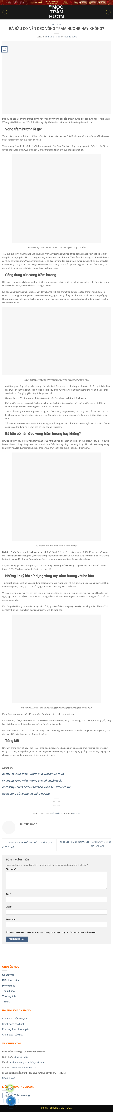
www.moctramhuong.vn (24, 1067)
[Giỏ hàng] (108, 12)
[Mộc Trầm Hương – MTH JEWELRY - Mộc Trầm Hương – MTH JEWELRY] (56, 12)
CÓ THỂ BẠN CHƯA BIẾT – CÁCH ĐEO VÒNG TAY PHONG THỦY (36, 787)
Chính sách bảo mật (12, 1034)
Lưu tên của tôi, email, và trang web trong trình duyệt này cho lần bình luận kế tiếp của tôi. (53, 932)
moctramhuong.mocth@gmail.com (26, 1062)
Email (9, 907)
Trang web (11, 919)
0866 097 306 (21, 1057)
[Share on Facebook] (54, 803)
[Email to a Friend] (59, 803)
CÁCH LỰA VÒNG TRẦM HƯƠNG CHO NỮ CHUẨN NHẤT (32, 781)
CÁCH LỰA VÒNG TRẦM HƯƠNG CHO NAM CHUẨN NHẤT (33, 774)
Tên (8, 894)
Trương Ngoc (70, 37)
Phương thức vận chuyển (15, 1029)
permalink (76, 813)
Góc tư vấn (56, 25)
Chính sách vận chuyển (14, 1018)
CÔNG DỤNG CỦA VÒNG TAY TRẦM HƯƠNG (26, 794)
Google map (8, 1078)
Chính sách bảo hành (13, 1024)
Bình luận (11, 869)
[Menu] (5, 12)
